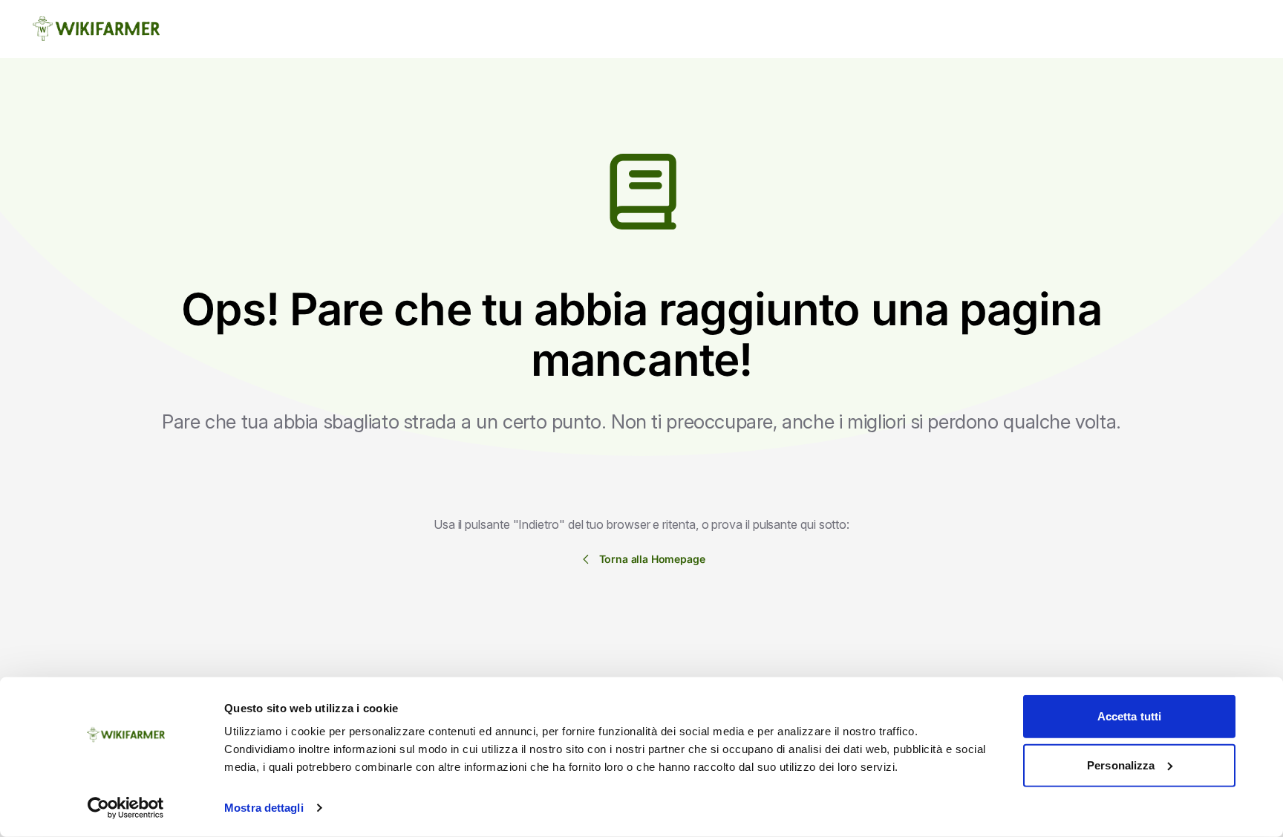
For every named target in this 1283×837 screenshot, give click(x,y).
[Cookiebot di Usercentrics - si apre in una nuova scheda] (126, 808)
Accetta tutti (1129, 716)
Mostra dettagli (264, 807)
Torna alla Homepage (652, 559)
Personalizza (1121, 764)
